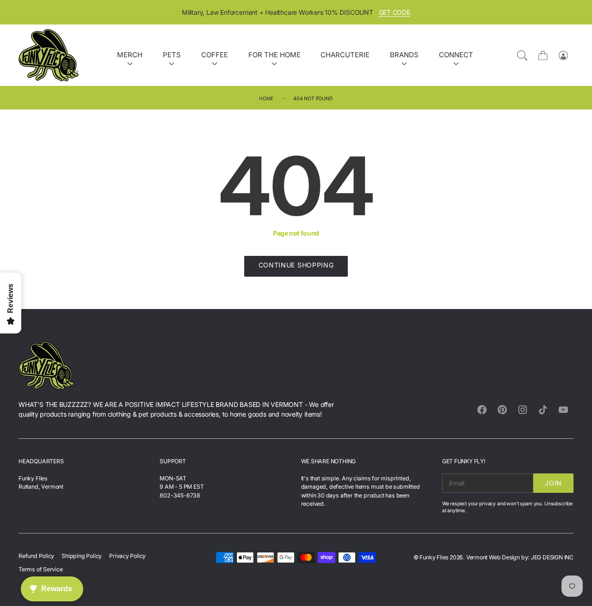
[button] (477, 251)
